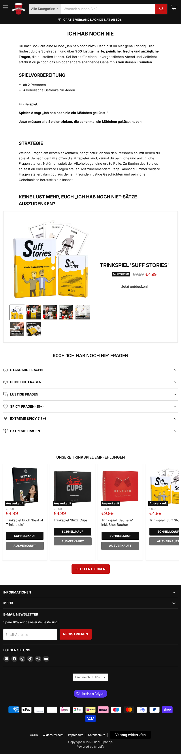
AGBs (34, 735)
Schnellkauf (25, 536)
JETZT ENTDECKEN (91, 569)
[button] (17, 312)
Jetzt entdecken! (134, 286)
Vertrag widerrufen (130, 735)
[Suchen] (161, 9)
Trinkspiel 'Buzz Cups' (71, 520)
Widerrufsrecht (53, 735)
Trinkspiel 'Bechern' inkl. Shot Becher (117, 522)
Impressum (75, 735)
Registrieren (75, 634)
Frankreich (88, 677)
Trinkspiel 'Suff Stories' (134, 265)
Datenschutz (96, 735)
